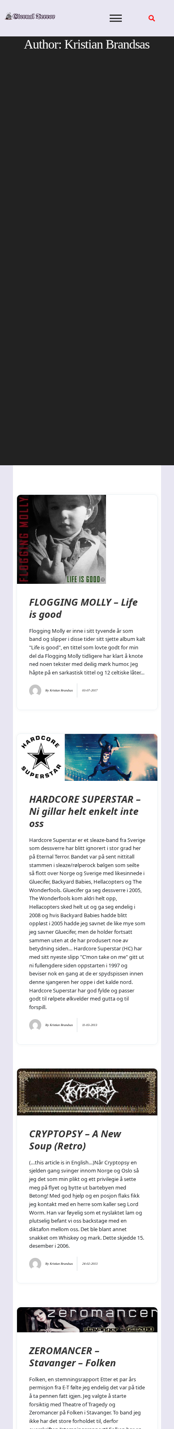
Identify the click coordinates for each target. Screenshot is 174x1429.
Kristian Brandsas (61, 690)
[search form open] (151, 18)
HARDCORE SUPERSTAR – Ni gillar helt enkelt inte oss (85, 811)
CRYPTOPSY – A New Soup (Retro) (75, 1139)
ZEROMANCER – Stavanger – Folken (72, 1356)
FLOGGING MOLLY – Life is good (83, 608)
